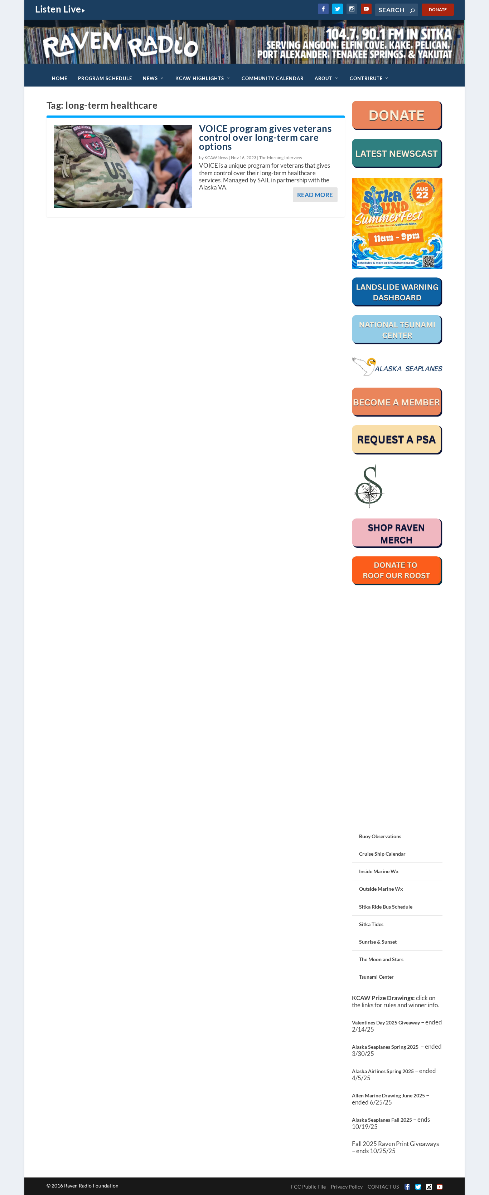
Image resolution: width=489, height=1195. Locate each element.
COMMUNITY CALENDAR (273, 78)
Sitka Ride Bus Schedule (385, 907)
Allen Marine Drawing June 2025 (388, 1095)
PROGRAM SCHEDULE (105, 78)
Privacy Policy (347, 1187)
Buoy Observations (380, 836)
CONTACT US (383, 1187)
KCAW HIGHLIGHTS (199, 78)
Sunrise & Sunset (378, 942)
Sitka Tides (371, 924)
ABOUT (323, 78)
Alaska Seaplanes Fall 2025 (382, 1120)
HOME (59, 78)
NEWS (150, 78)
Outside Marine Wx (381, 889)
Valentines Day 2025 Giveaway (386, 1022)
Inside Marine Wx (379, 871)
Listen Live (58, 9)
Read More (315, 194)
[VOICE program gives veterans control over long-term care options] (123, 166)
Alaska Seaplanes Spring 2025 (385, 1047)
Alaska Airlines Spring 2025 (383, 1071)
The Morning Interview (280, 157)
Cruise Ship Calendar (382, 854)
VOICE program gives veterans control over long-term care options (265, 137)
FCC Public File (308, 1187)
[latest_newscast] (397, 166)
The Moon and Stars (381, 959)
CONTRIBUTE (366, 78)
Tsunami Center (376, 977)
